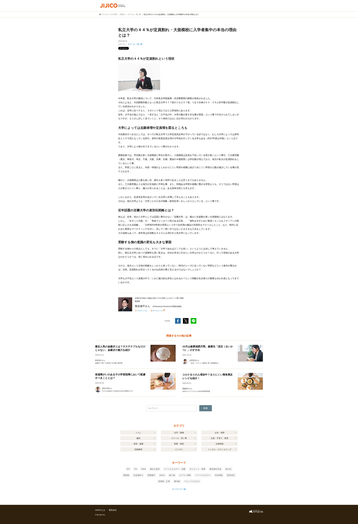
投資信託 (231, 475)
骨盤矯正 (151, 475)
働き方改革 (155, 469)
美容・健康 (138, 444)
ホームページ (158, 310)
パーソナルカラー (203, 475)
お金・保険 (219, 432)
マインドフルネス (192, 481)
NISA (143, 469)
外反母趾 (219, 475)
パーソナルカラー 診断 (174, 469)
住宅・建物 (179, 432)
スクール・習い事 (135, 44)
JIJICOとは (100, 510)
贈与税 (177, 481)
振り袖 (172, 475)
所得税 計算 (164, 481)
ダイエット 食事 (197, 469)
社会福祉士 (138, 475)
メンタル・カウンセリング (219, 449)
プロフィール (142, 310)
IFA (135, 469)
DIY (128, 469)
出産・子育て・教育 (219, 438)
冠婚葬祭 (138, 449)
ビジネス (179, 449)
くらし (138, 432)
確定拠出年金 (215, 469)
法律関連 (219, 444)
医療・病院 (179, 444)
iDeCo (162, 475)
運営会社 (113, 510)
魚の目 (228, 469)
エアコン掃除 (185, 475)
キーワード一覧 (179, 489)
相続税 (126, 475)
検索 (205, 408)
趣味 (138, 438)
